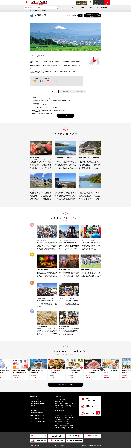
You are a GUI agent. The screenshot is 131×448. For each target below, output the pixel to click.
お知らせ (52, 91)
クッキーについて (55, 445)
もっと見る (65, 115)
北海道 (56, 403)
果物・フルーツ (65, 413)
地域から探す (37, 10)
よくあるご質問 (34, 408)
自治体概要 (65, 91)
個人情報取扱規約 (38, 445)
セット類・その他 (69, 427)
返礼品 (82, 7)
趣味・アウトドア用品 (60, 425)
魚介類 (59, 413)
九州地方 (57, 407)
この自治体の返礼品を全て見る (65, 384)
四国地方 (68, 405)
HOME (31, 10)
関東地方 (67, 403)
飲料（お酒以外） (59, 419)
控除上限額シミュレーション (37, 403)
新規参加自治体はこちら (36, 415)
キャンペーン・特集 (102, 7)
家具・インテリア (66, 423)
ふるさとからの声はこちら (37, 421)
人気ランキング (59, 396)
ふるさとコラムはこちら (36, 418)
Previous (29, 369)
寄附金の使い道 (79, 91)
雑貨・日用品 (67, 419)
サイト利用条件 (47, 445)
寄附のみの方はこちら (92, 15)
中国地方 (62, 405)
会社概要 (62, 445)
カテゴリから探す (59, 410)
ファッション (58, 423)
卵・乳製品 (57, 417)
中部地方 (72, 403)
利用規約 (31, 445)
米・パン (72, 413)
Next (101, 369)
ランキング (73, 7)
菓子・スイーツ (67, 415)
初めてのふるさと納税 (36, 401)
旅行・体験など (69, 425)
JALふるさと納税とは (36, 399)
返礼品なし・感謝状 (59, 427)
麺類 (63, 417)
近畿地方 (57, 405)
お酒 (72, 417)
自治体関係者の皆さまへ (36, 412)
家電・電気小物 (58, 421)
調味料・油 (67, 417)
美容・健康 (66, 421)
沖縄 (62, 407)
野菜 (62, 415)
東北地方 (62, 403)
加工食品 (57, 415)
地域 (91, 7)
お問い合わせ (34, 410)
